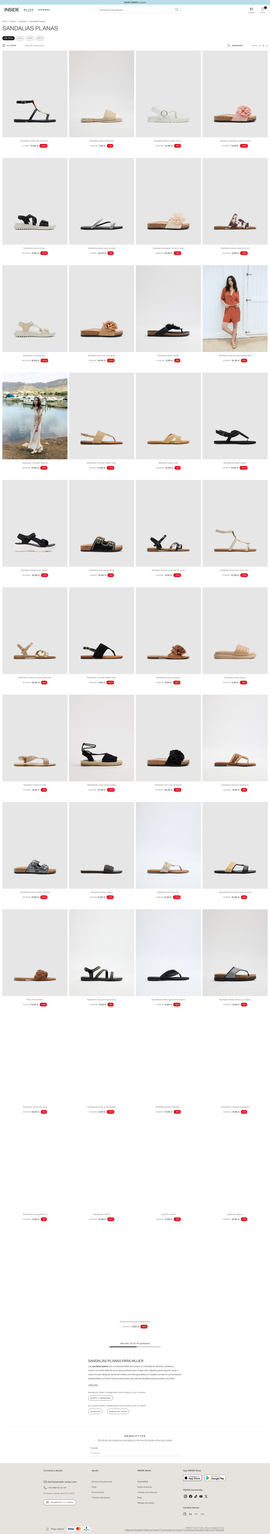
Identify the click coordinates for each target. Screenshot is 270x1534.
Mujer (29, 10)
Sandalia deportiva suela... (35, 570)
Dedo (40, 38)
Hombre (44, 10)
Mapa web (220, 1530)
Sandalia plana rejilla (102, 892)
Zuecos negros (235, 1214)
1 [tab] (5, 53)
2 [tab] (7, 53)
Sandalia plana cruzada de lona (168, 570)
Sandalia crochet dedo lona (101, 463)
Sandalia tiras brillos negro (101, 999)
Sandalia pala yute (168, 463)
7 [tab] (15, 160)
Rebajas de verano (145, 1503)
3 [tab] (8, 53)
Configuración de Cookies (171, 1530)
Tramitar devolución (101, 1497)
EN (202, 1514)
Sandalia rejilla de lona (35, 1107)
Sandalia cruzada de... (35, 355)
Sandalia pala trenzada (102, 140)
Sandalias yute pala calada (102, 785)
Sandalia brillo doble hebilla (35, 892)
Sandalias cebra (101, 1214)
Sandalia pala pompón (168, 677)
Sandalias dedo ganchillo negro (168, 999)
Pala (20, 38)
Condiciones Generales (193, 1530)
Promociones (98, 1492)
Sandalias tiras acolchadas (102, 1107)
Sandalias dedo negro (235, 463)
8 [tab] (16, 268)
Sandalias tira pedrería (35, 1214)
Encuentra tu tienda (61, 1502)
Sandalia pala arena (235, 677)
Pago (94, 1487)
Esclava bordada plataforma (135, 1321)
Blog (139, 1497)
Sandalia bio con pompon (101, 355)
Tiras (29, 38)
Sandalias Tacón (118, 1411)
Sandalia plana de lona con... (235, 570)
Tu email (93, 1448)
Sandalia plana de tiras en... (35, 140)
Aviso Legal (209, 1530)
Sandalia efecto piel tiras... (168, 140)
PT (197, 1514)
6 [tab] (13, 160)
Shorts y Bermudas (100, 1398)
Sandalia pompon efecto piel (235, 140)
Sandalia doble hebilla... (168, 1107)
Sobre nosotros (144, 1487)
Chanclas (95, 1411)
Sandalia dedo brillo (168, 355)
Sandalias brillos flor (168, 892)
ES (191, 1514)
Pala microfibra (35, 999)
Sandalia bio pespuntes (101, 570)
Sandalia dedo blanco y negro (235, 999)
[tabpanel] (35, 94)
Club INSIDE (142, 1481)
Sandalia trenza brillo (35, 785)
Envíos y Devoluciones (102, 1481)
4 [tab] (10, 53)
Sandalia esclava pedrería (235, 785)
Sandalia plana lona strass (101, 248)
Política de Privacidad (133, 1530)
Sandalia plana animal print (235, 248)
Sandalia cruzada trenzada (235, 1107)
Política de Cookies (151, 1530)
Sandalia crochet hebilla (35, 463)
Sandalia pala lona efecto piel (235, 892)
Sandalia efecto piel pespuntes (235, 355)
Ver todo (8, 38)
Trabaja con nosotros (147, 1492)
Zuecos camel (168, 1214)
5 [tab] (78, 53)
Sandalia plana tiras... (35, 248)
